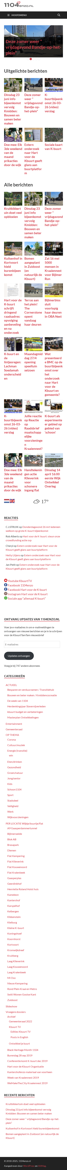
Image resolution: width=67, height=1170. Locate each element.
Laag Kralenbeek (16, 972)
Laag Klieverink (15, 961)
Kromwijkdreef (15, 950)
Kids (9, 783)
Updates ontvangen (19, 655)
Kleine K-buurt (15, 927)
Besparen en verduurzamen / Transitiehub (30, 689)
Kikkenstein (14, 916)
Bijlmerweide (14, 833)
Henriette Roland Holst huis (23, 889)
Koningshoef (14, 933)
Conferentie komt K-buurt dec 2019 (27, 1060)
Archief (11, 1016)
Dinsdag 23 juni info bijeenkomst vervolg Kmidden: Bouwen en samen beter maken (12, 109)
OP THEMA (12, 734)
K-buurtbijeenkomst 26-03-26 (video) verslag (54, 103)
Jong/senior (13, 778)
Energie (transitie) (17, 750)
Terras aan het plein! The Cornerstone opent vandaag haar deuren (33, 312)
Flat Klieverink (15, 861)
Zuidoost (12, 999)
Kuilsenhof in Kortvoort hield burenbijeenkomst (32, 1128)
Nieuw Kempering (17, 983)
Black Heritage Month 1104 (22, 1049)
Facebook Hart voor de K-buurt (27, 589)
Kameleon (13, 894)
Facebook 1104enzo (20, 585)
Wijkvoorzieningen (17, 817)
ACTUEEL (11, 684)
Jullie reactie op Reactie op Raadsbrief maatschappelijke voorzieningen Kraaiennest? (33, 432)
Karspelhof (13, 905)
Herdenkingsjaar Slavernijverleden (26, 706)
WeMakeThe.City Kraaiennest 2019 (27, 1083)
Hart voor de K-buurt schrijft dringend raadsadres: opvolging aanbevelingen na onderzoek (13, 316)
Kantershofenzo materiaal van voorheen (29, 1072)
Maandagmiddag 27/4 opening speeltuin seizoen (33, 362)
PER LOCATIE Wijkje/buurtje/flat (24, 823)
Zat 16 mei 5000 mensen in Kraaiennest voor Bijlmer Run (53, 269)
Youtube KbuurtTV (19, 581)
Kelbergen (13, 911)
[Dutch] (7, 500)
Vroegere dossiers (16, 1011)
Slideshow (11, 1006)
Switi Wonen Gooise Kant (21, 994)
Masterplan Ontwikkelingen (23, 717)
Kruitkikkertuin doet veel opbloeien (13, 213)
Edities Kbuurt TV (21, 1031)
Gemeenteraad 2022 (20, 1021)
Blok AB (11, 839)
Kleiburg (12, 922)
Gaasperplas (14, 878)
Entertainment (14, 723)
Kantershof (13, 900)
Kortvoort (13, 944)
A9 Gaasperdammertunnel (22, 828)
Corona (11, 739)
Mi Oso (11, 977)
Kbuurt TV (15, 1026)
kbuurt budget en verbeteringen (25, 711)
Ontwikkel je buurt (19, 1043)
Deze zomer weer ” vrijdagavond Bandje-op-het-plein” (33, 47)
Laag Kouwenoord (17, 966)
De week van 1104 (17, 700)
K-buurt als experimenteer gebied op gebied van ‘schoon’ (53, 424)
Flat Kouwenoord (17, 866)
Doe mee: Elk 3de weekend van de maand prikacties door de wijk (13, 155)
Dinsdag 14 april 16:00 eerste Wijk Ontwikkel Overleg (52, 478)
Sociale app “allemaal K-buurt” (26, 598)
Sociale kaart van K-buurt (53, 147)
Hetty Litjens (13, 555)
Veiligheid (12, 806)
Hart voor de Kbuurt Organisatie (25, 1066)
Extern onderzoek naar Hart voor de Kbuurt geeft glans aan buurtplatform (33, 159)
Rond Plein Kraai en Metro (22, 988)
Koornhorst (13, 939)
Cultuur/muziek (16, 745)
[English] (12, 500)
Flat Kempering (16, 855)
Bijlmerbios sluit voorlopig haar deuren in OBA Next (53, 308)
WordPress (29, 1165)
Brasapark (13, 844)
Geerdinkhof (14, 883)
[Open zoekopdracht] (58, 15)
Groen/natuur (15, 772)
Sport (10, 794)
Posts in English (19, 1037)
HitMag (42, 1165)
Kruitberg (12, 955)
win (11, 755)
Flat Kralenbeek (16, 872)
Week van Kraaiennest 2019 (23, 1077)
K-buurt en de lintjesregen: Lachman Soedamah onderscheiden (12, 366)
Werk (10, 811)
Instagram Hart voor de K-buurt (27, 594)
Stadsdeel (12, 800)
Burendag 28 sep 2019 (19, 1055)
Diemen (11, 850)
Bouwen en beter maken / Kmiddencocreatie (32, 695)
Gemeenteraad (14, 729)
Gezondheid (14, 767)
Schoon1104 (14, 789)
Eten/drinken (14, 761)
